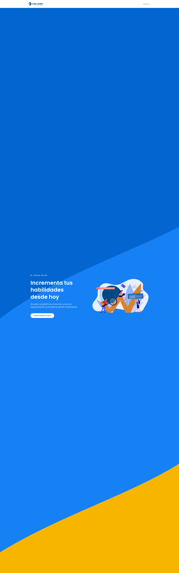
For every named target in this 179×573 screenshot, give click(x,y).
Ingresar (146, 4)
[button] (42, 315)
